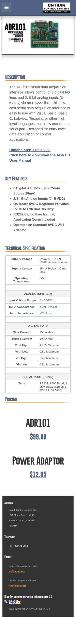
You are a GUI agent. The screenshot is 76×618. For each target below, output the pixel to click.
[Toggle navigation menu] (6, 7)
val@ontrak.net (17, 571)
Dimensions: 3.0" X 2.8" (29, 150)
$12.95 (38, 474)
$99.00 (38, 436)
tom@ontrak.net (17, 586)
